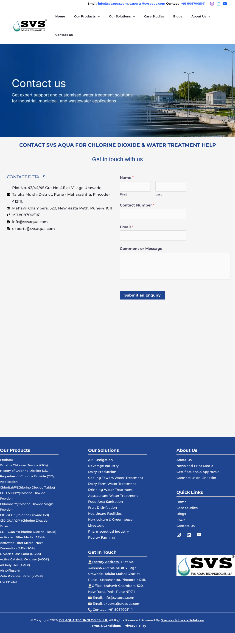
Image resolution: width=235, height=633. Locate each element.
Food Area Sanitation (105, 502)
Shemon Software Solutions (182, 620)
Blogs (181, 514)
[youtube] (225, 4)
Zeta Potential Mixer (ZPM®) (21, 576)
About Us (184, 460)
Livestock (96, 525)
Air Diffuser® (10, 570)
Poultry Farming (101, 537)
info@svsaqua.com (119, 598)
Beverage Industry (103, 466)
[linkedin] (218, 4)
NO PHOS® (8, 581)
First (123, 194)
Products (7, 459)
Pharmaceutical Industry (108, 531)
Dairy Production (102, 472)
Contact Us (185, 526)
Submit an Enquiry (142, 295)
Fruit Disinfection (102, 508)
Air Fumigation (100, 460)
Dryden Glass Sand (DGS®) (20, 554)
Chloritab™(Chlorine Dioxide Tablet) (27, 487)
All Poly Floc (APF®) (15, 565)
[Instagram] (212, 4)
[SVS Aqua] (30, 25)
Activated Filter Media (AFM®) (22, 537)
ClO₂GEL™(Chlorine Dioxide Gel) (24, 515)
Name (127, 177)
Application (9, 481)
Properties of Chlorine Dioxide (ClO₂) (27, 476)
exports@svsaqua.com (122, 604)
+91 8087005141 (193, 3)
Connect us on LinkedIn (196, 478)
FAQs (180, 520)
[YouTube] (199, 534)
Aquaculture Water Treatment (113, 496)
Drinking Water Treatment (110, 490)
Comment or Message (141, 248)
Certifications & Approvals (197, 472)
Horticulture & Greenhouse (110, 519)
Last (158, 194)
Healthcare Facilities (105, 513)
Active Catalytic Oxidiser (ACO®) (24, 559)
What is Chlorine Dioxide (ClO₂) (24, 465)
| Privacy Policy (134, 625)
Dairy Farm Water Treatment (112, 484)
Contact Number (137, 205)
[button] (98, 16)
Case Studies (187, 508)
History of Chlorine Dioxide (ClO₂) (25, 470)
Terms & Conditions (105, 625)
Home (181, 502)
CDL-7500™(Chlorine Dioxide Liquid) (28, 532)
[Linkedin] (189, 534)
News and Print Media (194, 466)
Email (126, 227)
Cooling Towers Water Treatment (115, 478)
